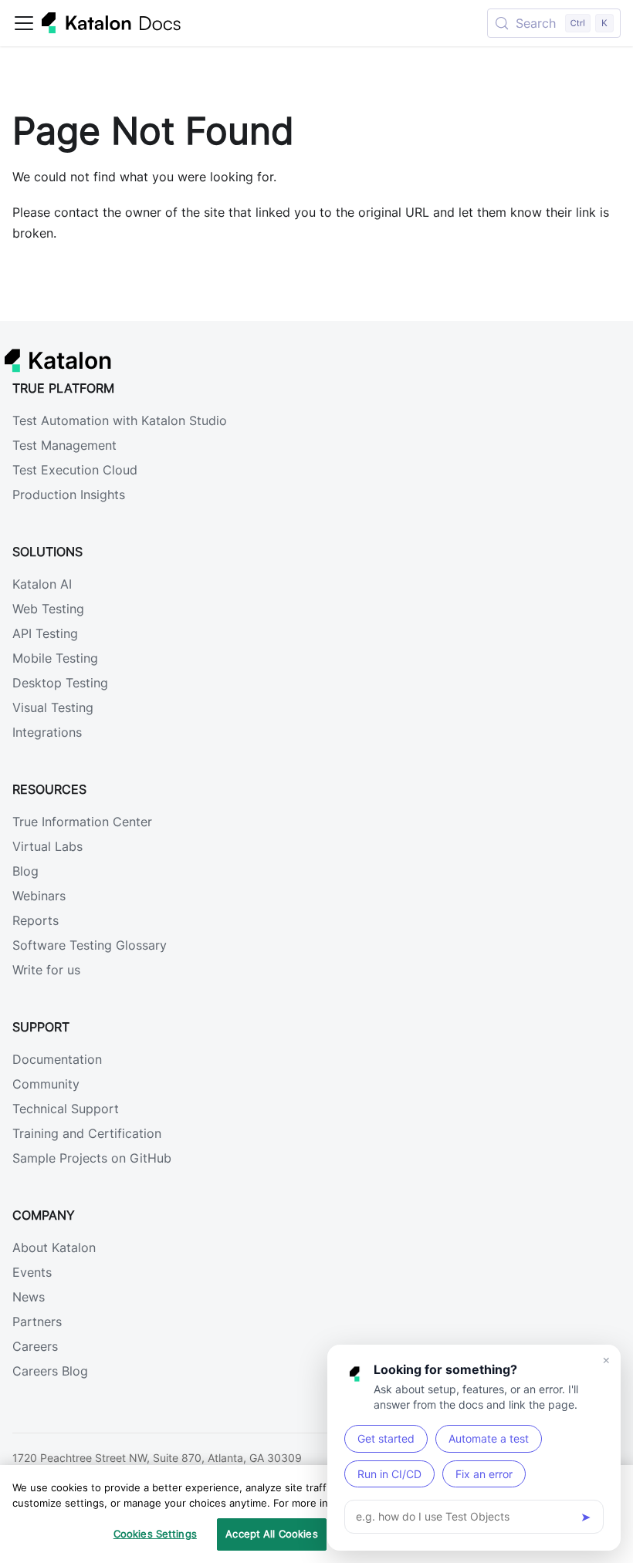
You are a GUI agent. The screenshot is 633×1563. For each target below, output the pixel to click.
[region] (316, 1514)
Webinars (39, 895)
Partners (37, 1321)
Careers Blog (50, 1371)
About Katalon (54, 1247)
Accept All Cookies (271, 1534)
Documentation (57, 1059)
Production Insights (68, 494)
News (28, 1297)
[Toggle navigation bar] (24, 23)
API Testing (45, 633)
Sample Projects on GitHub (91, 1158)
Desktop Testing (60, 682)
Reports (35, 920)
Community (46, 1084)
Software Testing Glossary (89, 945)
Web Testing (48, 608)
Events (32, 1272)
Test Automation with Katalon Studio (119, 420)
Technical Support (65, 1108)
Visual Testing (52, 707)
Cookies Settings (155, 1534)
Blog (25, 871)
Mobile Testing (55, 658)
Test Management (64, 445)
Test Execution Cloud (74, 470)
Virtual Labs (47, 846)
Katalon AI (42, 584)
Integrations (47, 732)
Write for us (46, 969)
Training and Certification (86, 1133)
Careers (35, 1346)
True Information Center (82, 821)
